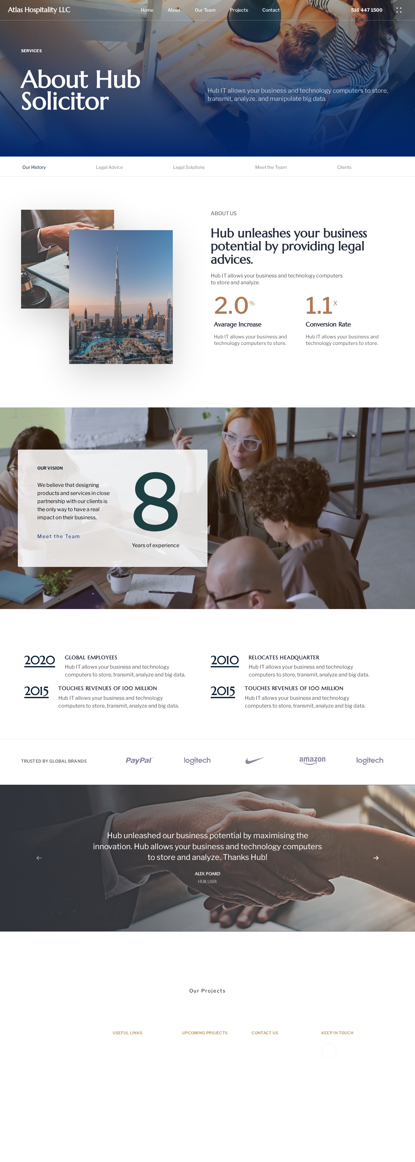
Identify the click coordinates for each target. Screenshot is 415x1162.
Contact (271, 10)
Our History (34, 167)
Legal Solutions (189, 167)
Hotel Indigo (196, 1065)
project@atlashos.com (275, 1076)
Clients (344, 167)
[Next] (376, 858)
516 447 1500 (267, 1100)
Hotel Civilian (197, 1076)
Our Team (205, 10)
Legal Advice (109, 167)
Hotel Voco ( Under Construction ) (203, 1050)
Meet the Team (271, 167)
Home (147, 10)
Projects (239, 10)
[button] (400, 10)
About (174, 10)
